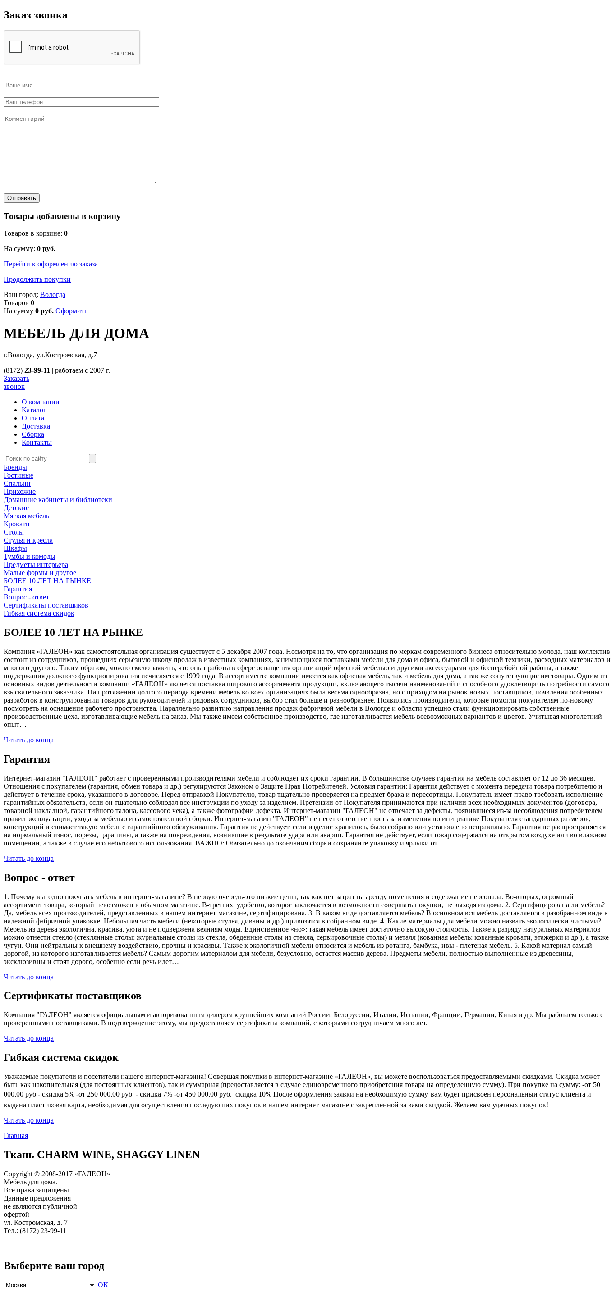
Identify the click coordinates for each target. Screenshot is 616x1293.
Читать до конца (29, 740)
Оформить (71, 311)
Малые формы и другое (40, 572)
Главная (16, 1135)
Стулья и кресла (28, 540)
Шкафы (15, 548)
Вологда (52, 294)
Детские (16, 508)
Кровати (17, 524)
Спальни (17, 483)
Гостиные (18, 475)
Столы (14, 532)
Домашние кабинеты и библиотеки (58, 499)
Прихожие (20, 491)
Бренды (15, 467)
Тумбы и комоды (29, 556)
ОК (103, 1284)
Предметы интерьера (36, 564)
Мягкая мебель (26, 516)
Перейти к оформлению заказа (51, 264)
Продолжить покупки (37, 279)
